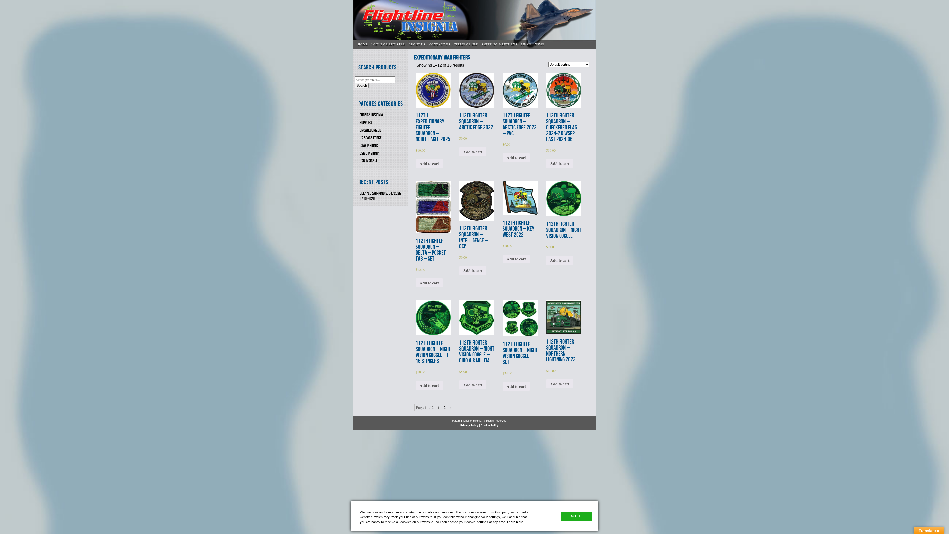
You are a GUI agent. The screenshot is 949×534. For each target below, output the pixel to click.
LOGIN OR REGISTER (388, 44)
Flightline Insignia (474, 24)
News (539, 44)
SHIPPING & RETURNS (499, 44)
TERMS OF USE (466, 44)
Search (362, 85)
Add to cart (429, 163)
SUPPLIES (366, 122)
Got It (576, 516)
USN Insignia (368, 161)
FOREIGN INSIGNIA (371, 115)
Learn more (515, 522)
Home (363, 44)
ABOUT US (417, 44)
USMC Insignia (369, 153)
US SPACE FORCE (371, 138)
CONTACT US (439, 44)
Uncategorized (370, 130)
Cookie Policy (489, 425)
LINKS (526, 44)
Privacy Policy (469, 425)
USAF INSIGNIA (369, 145)
